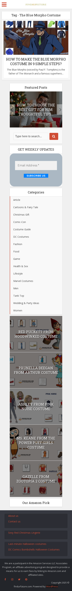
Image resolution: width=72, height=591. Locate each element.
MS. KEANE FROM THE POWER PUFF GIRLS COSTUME (36, 443)
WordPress (52, 586)
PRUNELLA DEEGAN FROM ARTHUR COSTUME (36, 370)
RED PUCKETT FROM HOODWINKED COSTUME (36, 334)
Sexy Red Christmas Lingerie (24, 532)
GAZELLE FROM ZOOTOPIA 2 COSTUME (35, 478)
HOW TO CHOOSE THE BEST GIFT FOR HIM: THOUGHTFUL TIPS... (36, 109)
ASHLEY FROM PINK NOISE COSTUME (36, 406)
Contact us (14, 521)
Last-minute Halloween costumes (27, 544)
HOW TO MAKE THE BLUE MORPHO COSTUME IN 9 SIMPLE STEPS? (36, 61)
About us (13, 515)
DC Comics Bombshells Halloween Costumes (34, 549)
